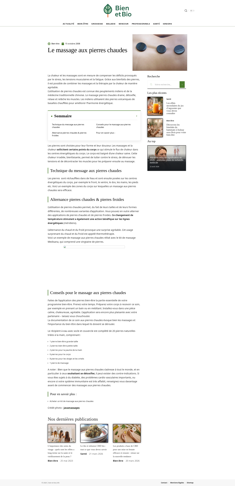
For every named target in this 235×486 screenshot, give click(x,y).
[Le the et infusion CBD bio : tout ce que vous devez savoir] (94, 433)
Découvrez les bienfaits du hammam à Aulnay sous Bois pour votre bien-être (176, 129)
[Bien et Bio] (117, 10)
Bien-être (53, 460)
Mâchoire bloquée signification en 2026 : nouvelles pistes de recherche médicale (166, 160)
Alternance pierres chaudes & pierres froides (69, 134)
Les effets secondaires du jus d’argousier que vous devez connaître (174, 108)
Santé (83, 454)
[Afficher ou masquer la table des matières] (104, 116)
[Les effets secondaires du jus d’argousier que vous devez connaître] (155, 106)
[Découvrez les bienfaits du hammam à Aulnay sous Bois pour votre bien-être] (155, 128)
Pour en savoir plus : (105, 132)
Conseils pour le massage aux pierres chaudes (113, 126)
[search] (186, 11)
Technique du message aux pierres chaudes (68, 126)
